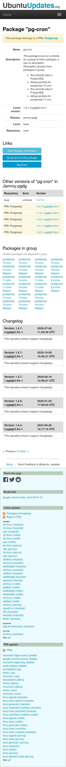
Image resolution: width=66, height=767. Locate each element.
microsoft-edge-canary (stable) (20, 655)
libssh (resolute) (12, 618)
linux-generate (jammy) (16, 742)
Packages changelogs (19, 513)
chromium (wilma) (13, 686)
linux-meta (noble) (13, 721)
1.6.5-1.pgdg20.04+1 (47, 232)
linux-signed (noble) (14, 718)
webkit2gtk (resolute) (14, 566)
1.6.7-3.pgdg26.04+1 (47, 206)
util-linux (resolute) (13, 563)
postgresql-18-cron (41, 295)
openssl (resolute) (13, 580)
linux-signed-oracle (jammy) (18, 756)
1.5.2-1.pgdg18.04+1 (47, 219)
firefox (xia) (9, 672)
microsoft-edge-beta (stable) (18, 662)
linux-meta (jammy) (13, 739)
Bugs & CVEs (14, 516)
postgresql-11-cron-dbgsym (9, 287)
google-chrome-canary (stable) (20, 658)
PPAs (9, 650)
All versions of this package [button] (22, 157)
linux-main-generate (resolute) (20, 711)
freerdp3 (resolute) (13, 615)
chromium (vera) (12, 693)
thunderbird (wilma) (13, 679)
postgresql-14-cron (25, 278)
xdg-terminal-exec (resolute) (18, 626)
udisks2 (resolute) (13, 559)
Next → (24, 451)
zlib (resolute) (10, 611)
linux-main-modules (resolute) (19, 732)
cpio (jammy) (10, 549)
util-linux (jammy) (12, 604)
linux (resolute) (11, 746)
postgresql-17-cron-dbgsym (41, 287)
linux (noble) (10, 749)
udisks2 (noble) (11, 587)
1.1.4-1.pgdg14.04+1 (47, 213)
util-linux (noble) (12, 583)
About (9, 464)
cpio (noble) (9, 542)
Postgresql (51, 38)
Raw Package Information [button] (22, 150)
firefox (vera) (10, 690)
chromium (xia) (11, 676)
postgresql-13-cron (25, 260)
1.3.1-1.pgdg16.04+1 (47, 225)
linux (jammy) (10, 753)
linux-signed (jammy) (14, 735)
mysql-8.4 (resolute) (14, 608)
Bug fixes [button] (22, 164)
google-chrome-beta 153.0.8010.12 (22, 497)
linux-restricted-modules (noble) (20, 714)
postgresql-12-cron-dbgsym (9, 304)
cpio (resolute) (11, 531)
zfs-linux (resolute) (13, 524)
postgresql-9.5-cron (57, 278)
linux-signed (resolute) (15, 697)
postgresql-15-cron (25, 295)
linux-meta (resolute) (14, 728)
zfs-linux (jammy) (12, 545)
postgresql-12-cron (9, 295)
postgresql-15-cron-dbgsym (25, 304)
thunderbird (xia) (12, 669)
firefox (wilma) (10, 683)
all (9, 637)
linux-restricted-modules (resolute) (22, 707)
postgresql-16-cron (41, 260)
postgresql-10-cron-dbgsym (9, 269)
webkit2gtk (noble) (13, 590)
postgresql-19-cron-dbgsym (57, 269)
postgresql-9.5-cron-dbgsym (57, 287)
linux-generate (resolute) (16, 704)
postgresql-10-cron (9, 260)
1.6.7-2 (40, 200)
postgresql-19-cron (57, 260)
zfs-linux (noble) (12, 535)
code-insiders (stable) (15, 665)
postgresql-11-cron (9, 278)
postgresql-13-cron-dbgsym (25, 269)
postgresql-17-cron (41, 278)
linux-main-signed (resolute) (18, 700)
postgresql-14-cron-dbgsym (25, 287)
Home (7, 14)
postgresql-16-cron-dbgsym (41, 269)
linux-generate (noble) (15, 725)
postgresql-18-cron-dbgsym (41, 304)
